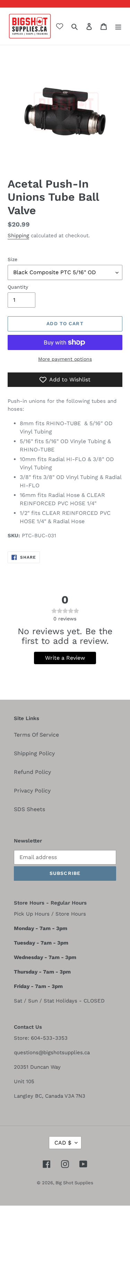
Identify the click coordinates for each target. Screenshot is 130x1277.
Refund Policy (32, 772)
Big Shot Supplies (74, 1182)
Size (12, 259)
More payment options (65, 359)
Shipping (18, 235)
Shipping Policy (34, 753)
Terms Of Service (36, 734)
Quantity (18, 287)
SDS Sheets (29, 809)
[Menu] (118, 26)
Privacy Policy (32, 790)
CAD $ (62, 1142)
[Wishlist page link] (59, 26)
